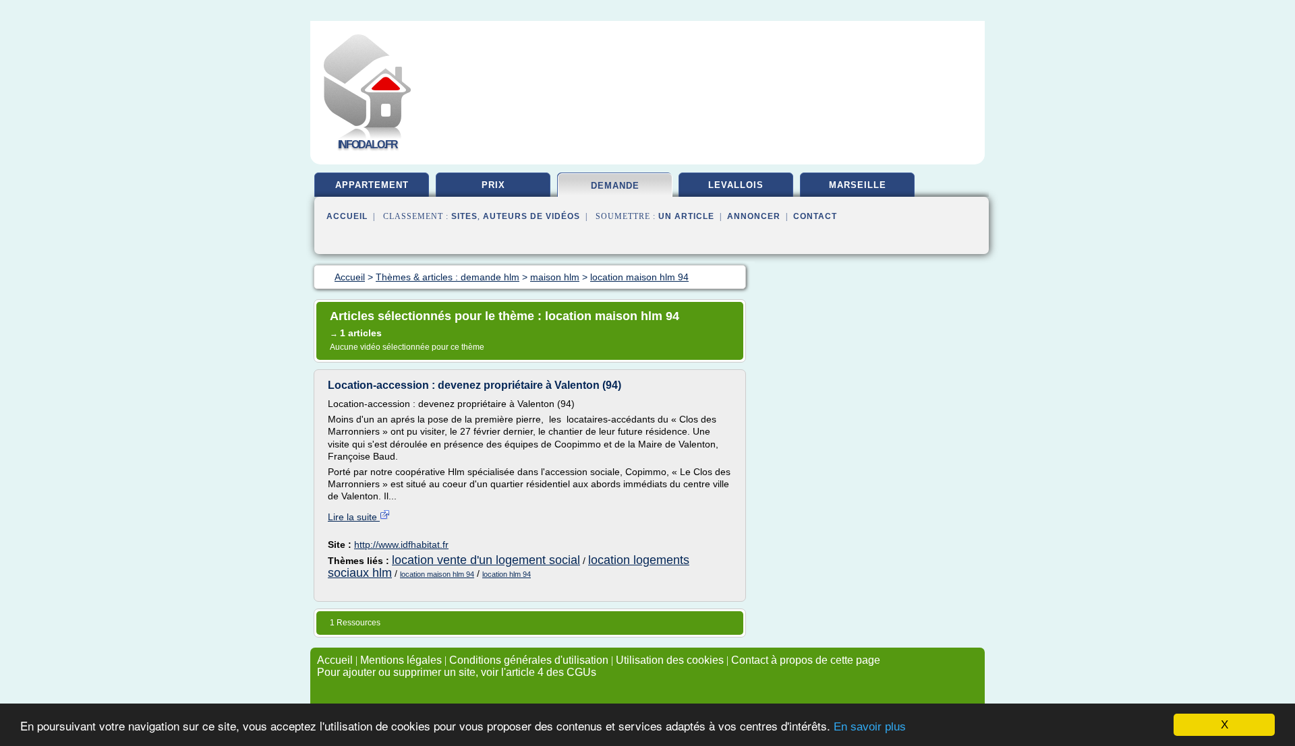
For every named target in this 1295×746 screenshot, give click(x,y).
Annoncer (753, 216)
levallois (736, 185)
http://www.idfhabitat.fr (401, 544)
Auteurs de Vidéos (531, 216)
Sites (464, 216)
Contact (815, 216)
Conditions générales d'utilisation (528, 660)
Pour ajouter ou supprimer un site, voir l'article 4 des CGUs (456, 672)
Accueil (347, 216)
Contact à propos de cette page (805, 660)
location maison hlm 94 (437, 574)
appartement (372, 185)
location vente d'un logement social (486, 560)
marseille (857, 185)
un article (686, 216)
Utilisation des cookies (670, 660)
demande (615, 186)
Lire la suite (354, 516)
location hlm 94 (506, 574)
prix (493, 185)
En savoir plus (870, 726)
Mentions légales (401, 660)
